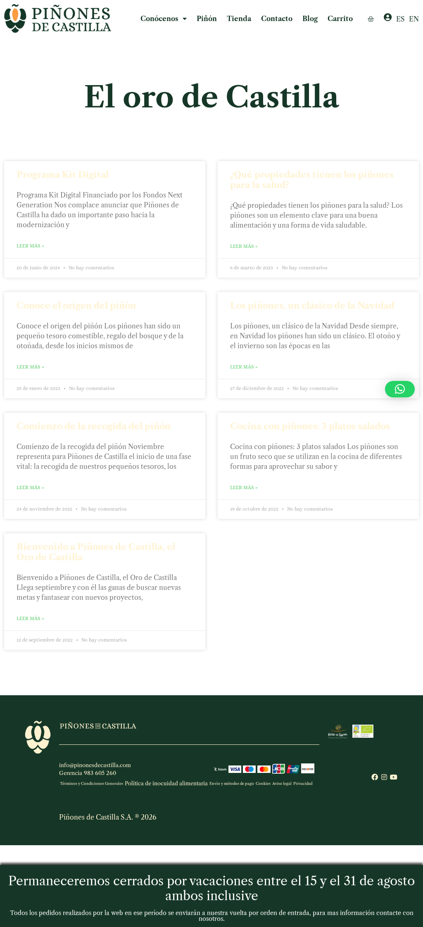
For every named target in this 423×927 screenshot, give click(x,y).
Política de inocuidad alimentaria (166, 783)
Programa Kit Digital (63, 174)
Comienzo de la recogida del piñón (94, 426)
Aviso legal (282, 783)
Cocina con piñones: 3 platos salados (310, 426)
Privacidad (302, 783)
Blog (310, 18)
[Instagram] (384, 777)
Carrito (340, 18)
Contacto (276, 18)
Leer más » (30, 246)
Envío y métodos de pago (231, 783)
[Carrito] (371, 19)
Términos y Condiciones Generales (91, 783)
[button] (400, 389)
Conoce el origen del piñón (76, 305)
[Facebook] (374, 777)
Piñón (207, 18)
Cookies (263, 783)
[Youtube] (393, 777)
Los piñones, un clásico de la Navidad (312, 305)
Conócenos (159, 18)
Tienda (239, 18)
